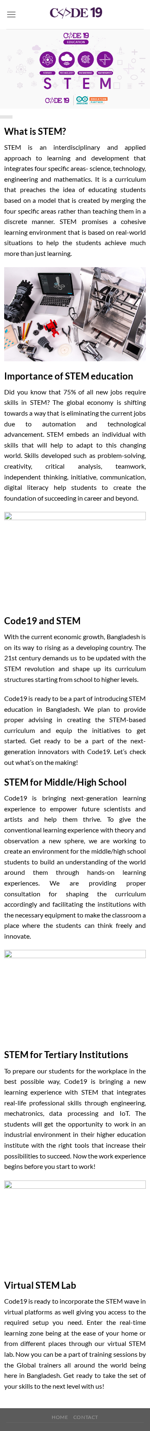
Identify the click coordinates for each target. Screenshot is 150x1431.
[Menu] (11, 14)
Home (60, 1417)
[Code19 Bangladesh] (75, 14)
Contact (85, 1417)
